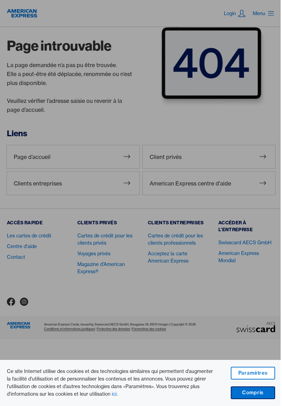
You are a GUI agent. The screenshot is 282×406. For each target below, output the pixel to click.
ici (114, 394)
